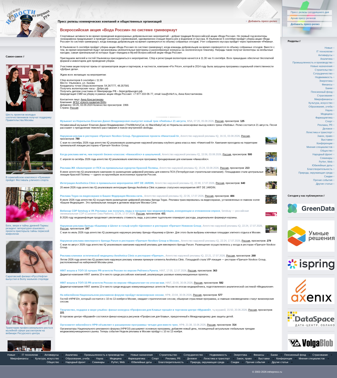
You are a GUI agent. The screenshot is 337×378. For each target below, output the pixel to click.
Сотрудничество (322, 73)
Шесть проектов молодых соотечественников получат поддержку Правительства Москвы (29, 117)
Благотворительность (319, 169)
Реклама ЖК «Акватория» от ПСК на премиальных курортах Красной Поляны (109, 167)
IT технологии (324, 51)
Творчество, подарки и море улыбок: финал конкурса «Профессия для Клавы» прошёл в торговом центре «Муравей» (135, 309)
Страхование (324, 95)
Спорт (328, 121)
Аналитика (326, 58)
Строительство (323, 69)
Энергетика (325, 80)
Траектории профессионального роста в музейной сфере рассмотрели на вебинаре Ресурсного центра (29, 330)
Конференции (324, 143)
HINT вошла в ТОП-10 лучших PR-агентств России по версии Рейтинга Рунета (109, 270)
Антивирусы (325, 55)
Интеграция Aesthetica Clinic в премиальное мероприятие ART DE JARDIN (107, 183)
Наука (328, 110)
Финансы (327, 84)
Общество (326, 150)
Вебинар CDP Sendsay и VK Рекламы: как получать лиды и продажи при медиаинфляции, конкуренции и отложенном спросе (140, 210)
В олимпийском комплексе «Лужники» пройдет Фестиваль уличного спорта (28, 178)
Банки (329, 88)
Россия (74, 107)
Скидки (328, 176)
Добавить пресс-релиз (262, 21)
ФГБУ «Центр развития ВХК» (89, 102)
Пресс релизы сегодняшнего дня (310, 12)
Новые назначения (321, 66)
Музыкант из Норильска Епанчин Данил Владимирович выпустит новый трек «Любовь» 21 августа (123, 121)
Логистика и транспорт (319, 132)
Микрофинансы (323, 99)
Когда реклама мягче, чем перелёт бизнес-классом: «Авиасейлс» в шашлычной (110, 154)
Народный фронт (322, 154)
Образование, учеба (320, 106)
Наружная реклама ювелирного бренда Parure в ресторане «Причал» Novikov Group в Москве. (120, 240)
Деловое (327, 128)
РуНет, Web (325, 161)
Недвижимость (323, 77)
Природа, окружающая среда (315, 172)
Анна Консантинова (92, 99)
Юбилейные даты (322, 165)
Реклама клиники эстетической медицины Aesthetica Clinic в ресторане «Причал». (112, 255)
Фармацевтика (323, 117)
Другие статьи (324, 183)
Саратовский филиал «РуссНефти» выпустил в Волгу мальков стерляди (27, 277)
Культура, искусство (320, 103)
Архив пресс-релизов (303, 18)
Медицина (326, 114)
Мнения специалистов (319, 147)
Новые (328, 47)
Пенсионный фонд (321, 91)
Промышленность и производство (312, 62)
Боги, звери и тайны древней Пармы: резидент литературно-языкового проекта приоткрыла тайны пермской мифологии (27, 229)
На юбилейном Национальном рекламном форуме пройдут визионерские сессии (112, 294)
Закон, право (324, 136)
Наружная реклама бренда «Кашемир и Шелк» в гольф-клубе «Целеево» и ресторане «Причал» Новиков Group (130, 225)
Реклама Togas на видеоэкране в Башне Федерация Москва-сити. (101, 196)
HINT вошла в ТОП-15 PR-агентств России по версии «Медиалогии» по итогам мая (112, 282)
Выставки (326, 139)
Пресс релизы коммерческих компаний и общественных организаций (110, 21)
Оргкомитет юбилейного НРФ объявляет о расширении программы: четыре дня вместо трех (119, 324)
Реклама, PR (325, 125)
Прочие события (322, 180)
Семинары (326, 158)
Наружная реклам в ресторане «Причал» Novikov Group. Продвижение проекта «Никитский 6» (119, 136)
